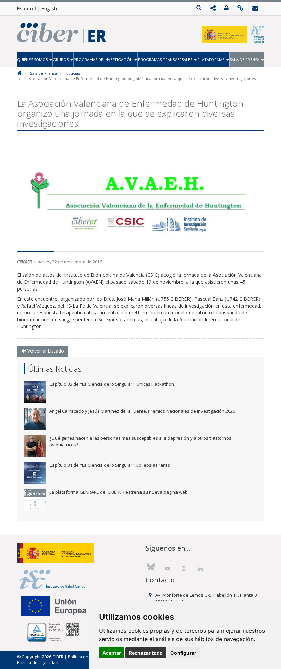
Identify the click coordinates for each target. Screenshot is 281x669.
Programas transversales (165, 59)
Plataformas (211, 59)
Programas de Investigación (104, 59)
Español (26, 8)
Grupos (61, 59)
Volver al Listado (45, 351)
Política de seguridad (37, 663)
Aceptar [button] (111, 653)
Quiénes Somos (33, 59)
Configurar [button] (183, 653)
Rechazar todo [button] (146, 653)
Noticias (72, 73)
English (49, 8)
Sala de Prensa (245, 59)
